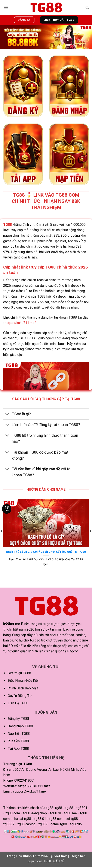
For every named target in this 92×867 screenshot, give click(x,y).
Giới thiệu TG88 (19, 673)
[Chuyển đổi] (7, 414)
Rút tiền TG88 (18, 741)
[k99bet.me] (46, 7)
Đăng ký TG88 (18, 719)
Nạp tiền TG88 (19, 734)
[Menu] (5, 7)
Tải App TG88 (18, 749)
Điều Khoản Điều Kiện (23, 680)
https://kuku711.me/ (20, 323)
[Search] (87, 7)
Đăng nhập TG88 (20, 726)
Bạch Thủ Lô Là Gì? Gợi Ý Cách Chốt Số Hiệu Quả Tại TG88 (46, 551)
